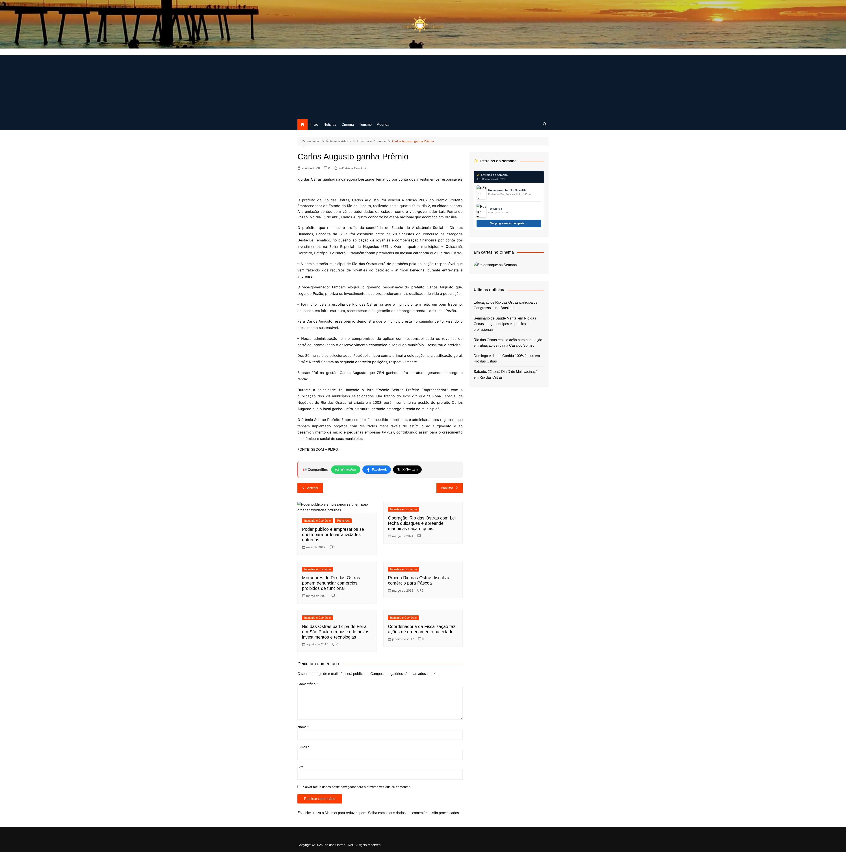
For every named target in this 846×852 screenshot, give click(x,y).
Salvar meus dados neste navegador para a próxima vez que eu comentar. (356, 787)
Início (314, 124)
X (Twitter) (410, 469)
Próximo (447, 488)
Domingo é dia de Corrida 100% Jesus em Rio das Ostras (507, 358)
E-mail (303, 747)
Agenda (383, 124)
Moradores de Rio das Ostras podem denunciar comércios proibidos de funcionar (331, 583)
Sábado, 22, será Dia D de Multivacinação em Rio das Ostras (507, 374)
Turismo (365, 124)
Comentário (307, 684)
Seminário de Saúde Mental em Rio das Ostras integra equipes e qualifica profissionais (505, 323)
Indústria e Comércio (352, 168)
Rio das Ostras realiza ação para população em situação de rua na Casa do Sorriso (508, 343)
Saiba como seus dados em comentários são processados (413, 813)
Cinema (347, 124)
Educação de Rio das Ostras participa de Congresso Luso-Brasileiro (506, 305)
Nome (303, 727)
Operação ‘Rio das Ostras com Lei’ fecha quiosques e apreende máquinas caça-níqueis (422, 523)
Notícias (329, 124)
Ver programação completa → (509, 223)
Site (300, 767)
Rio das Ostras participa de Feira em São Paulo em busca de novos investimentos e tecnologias (335, 631)
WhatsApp (348, 469)
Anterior (312, 488)
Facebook (379, 469)
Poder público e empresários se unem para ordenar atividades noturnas (333, 534)
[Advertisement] (423, 86)
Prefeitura (343, 520)
